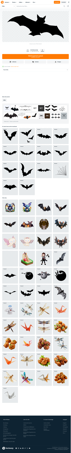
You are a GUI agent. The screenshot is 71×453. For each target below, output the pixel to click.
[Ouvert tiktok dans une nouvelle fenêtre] (25, 447)
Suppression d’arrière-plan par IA (9, 438)
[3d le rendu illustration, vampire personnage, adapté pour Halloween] (44, 258)
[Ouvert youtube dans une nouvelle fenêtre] (29, 447)
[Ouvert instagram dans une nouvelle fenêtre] (18, 447)
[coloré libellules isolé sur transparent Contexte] (27, 309)
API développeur (7, 432)
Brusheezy (5, 422)
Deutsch (64, 428)
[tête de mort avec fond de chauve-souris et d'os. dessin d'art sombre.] (44, 224)
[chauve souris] (44, 136)
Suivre (42, 51)
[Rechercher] (63, 6)
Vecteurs (7, 2)
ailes (4, 99)
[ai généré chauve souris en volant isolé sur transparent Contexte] (44, 207)
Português (64, 426)
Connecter (62, 2)
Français (64, 430)
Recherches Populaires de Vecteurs (29, 429)
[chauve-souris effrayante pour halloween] (27, 170)
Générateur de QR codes (9, 441)
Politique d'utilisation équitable (60, 449)
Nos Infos (45, 426)
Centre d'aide (46, 422)
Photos (14, 2)
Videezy (5, 426)
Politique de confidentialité (62, 448)
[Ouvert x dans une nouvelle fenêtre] (27, 447)
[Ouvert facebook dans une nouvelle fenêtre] (16, 447)
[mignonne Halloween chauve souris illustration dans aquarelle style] (44, 275)
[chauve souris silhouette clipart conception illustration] (27, 187)
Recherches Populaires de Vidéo (29, 435)
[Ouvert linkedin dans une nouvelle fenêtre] (20, 447)
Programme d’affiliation (28, 426)
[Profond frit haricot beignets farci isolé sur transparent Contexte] (61, 326)
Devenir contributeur (46, 429)
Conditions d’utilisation (50, 448)
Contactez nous (46, 424)
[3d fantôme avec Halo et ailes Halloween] (10, 309)
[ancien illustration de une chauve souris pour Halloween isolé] (44, 241)
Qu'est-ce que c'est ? (15, 66)
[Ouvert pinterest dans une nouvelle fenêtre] (22, 447)
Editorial (27, 2)
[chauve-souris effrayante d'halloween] (10, 136)
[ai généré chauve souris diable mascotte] (10, 207)
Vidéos (20, 2)
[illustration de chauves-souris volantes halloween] (27, 136)
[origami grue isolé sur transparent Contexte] (61, 309)
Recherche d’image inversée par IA (7, 435)
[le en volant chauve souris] (10, 292)
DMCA (24, 424)
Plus (34, 2)
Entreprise (5, 428)
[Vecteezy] (2, 2)
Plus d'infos (5, 69)
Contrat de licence (27, 422)
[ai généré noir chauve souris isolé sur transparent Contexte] (10, 258)
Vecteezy (5, 424)
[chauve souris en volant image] (61, 258)
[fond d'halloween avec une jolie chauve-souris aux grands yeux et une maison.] (27, 224)
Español (64, 424)
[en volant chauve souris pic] (61, 292)
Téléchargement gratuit (35, 56)
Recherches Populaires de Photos (29, 432)
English (64, 422)
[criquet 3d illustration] (27, 258)
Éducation (5, 430)
